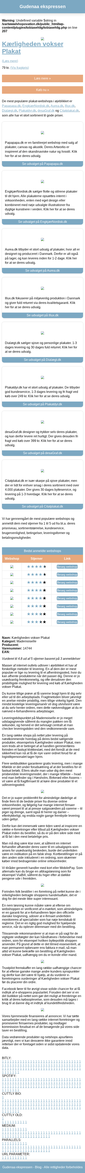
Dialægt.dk (9, 110)
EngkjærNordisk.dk (35, 106)
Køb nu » (42, 90)
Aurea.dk (57, 106)
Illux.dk (70, 106)
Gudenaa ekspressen (43, 6)
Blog (38, 1167)
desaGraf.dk (46, 110)
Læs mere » (42, 78)
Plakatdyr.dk (27, 110)
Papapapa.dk (11, 106)
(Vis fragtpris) (19, 67)
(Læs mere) (10, 61)
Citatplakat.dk (69, 110)
